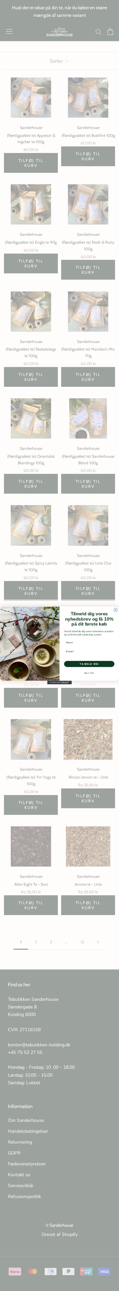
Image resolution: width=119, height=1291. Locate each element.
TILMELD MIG (89, 663)
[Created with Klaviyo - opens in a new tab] (59, 682)
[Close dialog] (115, 610)
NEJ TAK (89, 673)
